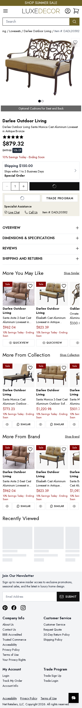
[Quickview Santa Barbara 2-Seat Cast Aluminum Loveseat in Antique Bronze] (74, 506)
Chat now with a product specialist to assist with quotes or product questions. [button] (49, 687)
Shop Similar (71, 273)
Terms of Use (11, 655)
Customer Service (54, 624)
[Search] (74, 22)
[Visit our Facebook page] (14, 608)
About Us (8, 624)
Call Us (33, 212)
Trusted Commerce (14, 640)
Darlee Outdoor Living (37, 31)
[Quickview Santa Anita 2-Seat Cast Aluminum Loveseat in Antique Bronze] (7, 506)
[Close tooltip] (75, 685)
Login (6, 676)
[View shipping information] (41, 170)
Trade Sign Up (52, 676)
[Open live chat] (74, 698)
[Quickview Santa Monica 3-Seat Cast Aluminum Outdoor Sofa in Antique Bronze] (40, 424)
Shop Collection (69, 355)
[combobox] (36, 21)
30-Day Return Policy (57, 634)
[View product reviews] (13, 137)
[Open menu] (5, 11)
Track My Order (12, 681)
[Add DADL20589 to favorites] (64, 367)
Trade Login (51, 681)
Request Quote (53, 629)
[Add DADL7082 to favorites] (64, 286)
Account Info (10, 686)
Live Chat (14, 212)
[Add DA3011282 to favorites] (30, 286)
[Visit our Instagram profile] (23, 608)
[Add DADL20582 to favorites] (75, 42)
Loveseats (15, 31)
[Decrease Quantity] (7, 186)
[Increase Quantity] (23, 186)
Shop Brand (72, 436)
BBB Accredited (12, 634)
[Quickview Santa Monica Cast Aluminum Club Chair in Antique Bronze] (74, 424)
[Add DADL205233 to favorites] (30, 367)
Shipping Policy (53, 640)
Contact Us (9, 629)
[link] (76, 11)
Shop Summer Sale (41, 2)
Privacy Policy (11, 650)
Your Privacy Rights (14, 660)
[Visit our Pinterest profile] (5, 607)
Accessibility (10, 645)
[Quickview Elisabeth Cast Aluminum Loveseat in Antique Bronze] (40, 506)
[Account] (67, 11)
